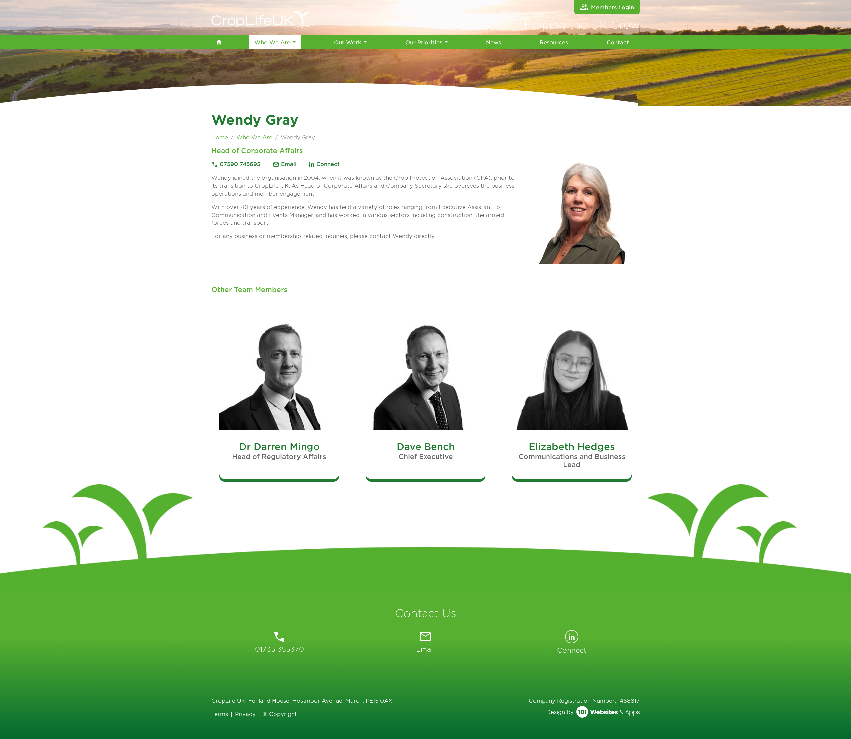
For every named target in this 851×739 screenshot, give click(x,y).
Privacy (245, 713)
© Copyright (280, 713)
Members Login (612, 7)
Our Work (347, 42)
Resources (554, 42)
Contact (618, 42)
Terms (219, 713)
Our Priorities (423, 42)
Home (219, 137)
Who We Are (272, 41)
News (493, 42)
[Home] (218, 42)
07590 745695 (236, 163)
